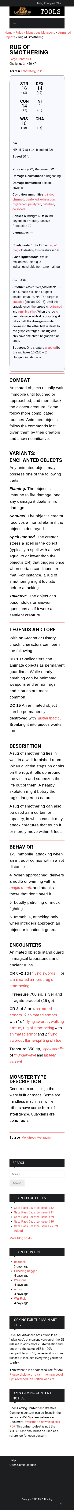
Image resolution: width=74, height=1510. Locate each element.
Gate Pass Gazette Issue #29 (34, 1217)
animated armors (27, 979)
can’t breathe (27, 311)
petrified (48, 204)
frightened (20, 204)
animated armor (23, 1034)
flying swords (43, 973)
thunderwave (25, 1055)
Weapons (20, 1280)
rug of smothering (38, 1028)
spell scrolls (53, 1049)
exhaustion (47, 199)
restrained (55, 306)
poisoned (19, 209)
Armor (18, 1289)
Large (13, 59)
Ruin (39, 71)
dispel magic (49, 718)
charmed (18, 199)
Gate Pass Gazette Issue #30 (34, 1221)
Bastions (20, 1262)
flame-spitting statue (43, 1040)
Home (9, 32)
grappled (18, 302)
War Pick (20, 1298)
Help (12, 1460)
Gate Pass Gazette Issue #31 (34, 1212)
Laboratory (28, 71)
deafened (32, 199)
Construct (24, 59)
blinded (49, 194)
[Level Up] (37, 11)
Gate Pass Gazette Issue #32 (34, 1208)
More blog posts (20, 1238)
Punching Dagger (25, 1271)
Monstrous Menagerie (40, 32)
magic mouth (20, 887)
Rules (19, 32)
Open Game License (22, 1465)
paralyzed (34, 204)
